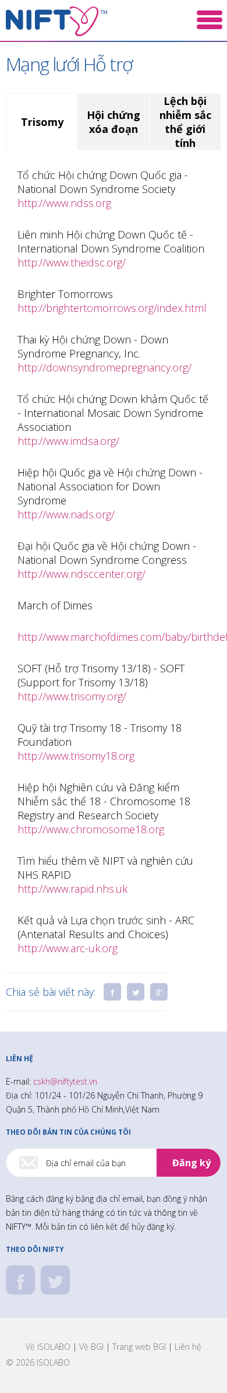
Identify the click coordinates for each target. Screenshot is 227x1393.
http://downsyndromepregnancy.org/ (104, 367)
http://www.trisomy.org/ (71, 696)
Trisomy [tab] (42, 122)
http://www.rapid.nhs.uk (72, 889)
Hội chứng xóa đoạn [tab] (113, 122)
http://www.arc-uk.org (67, 948)
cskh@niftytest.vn (65, 1081)
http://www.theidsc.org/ (71, 262)
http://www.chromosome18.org (90, 829)
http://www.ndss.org (64, 203)
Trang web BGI (139, 1346)
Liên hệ (188, 1346)
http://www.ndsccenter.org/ (81, 574)
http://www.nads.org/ (66, 514)
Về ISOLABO (48, 1346)
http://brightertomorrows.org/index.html (112, 308)
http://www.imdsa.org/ (68, 441)
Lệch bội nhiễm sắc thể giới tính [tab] (185, 122)
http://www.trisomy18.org (75, 756)
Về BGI (91, 1346)
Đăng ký (191, 1162)
